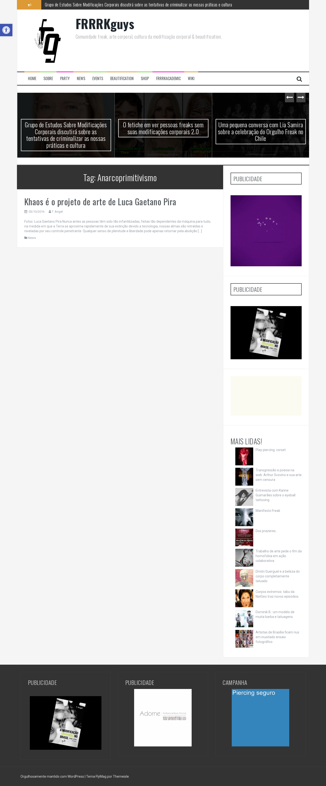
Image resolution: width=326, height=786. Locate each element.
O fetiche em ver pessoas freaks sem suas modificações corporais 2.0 (99, 4)
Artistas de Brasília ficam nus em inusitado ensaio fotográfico (277, 637)
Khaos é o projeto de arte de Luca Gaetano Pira (100, 201)
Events (97, 78)
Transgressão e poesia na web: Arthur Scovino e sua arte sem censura (279, 475)
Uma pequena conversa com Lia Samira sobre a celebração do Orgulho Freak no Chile (260, 131)
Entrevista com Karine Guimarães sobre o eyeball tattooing (275, 495)
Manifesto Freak (268, 511)
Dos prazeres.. (266, 531)
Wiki (191, 78)
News (81, 78)
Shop (145, 78)
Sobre (48, 78)
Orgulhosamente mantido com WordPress (53, 776)
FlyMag (101, 776)
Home (32, 78)
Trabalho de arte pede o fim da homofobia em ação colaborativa (279, 556)
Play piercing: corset (271, 450)
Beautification (122, 78)
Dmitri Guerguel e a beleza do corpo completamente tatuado (278, 576)
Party (65, 78)
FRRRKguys (105, 23)
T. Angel (57, 211)
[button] (6, 30)
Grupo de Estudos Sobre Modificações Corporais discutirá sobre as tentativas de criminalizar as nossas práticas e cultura (66, 135)
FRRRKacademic (168, 78)
